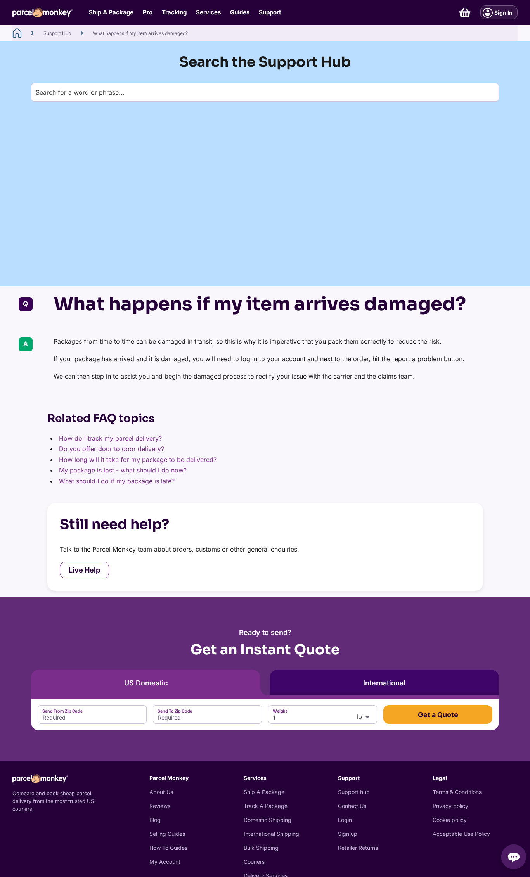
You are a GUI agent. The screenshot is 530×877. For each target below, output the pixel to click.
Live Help (84, 570)
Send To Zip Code (175, 711)
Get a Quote (438, 715)
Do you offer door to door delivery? (111, 449)
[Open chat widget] (513, 856)
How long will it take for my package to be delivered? (138, 460)
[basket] (465, 12)
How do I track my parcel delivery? (110, 438)
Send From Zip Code (62, 711)
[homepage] (17, 33)
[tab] (145, 682)
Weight (280, 711)
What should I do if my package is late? (117, 481)
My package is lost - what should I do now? (123, 470)
